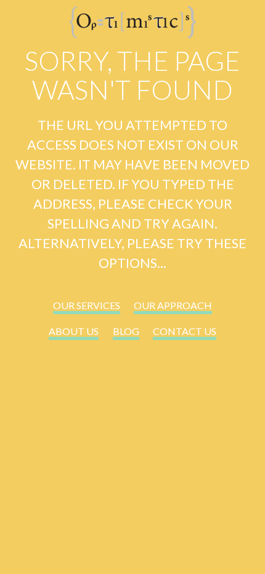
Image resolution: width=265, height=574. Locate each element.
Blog (126, 331)
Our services (86, 305)
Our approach (173, 305)
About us (74, 331)
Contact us (184, 331)
